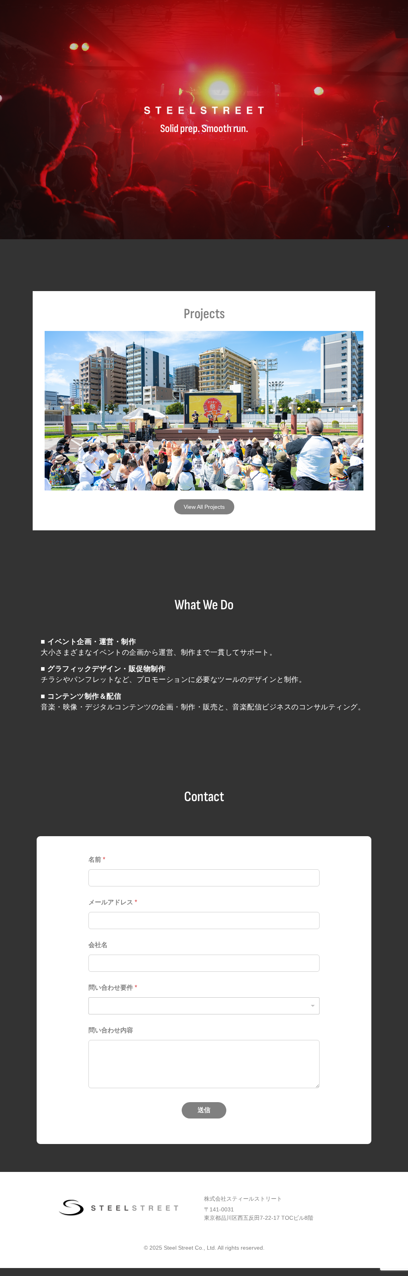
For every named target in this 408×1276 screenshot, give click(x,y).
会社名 (98, 944)
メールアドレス (112, 902)
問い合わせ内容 (110, 1030)
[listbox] (204, 1005)
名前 (96, 859)
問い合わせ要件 (112, 987)
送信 (204, 1110)
